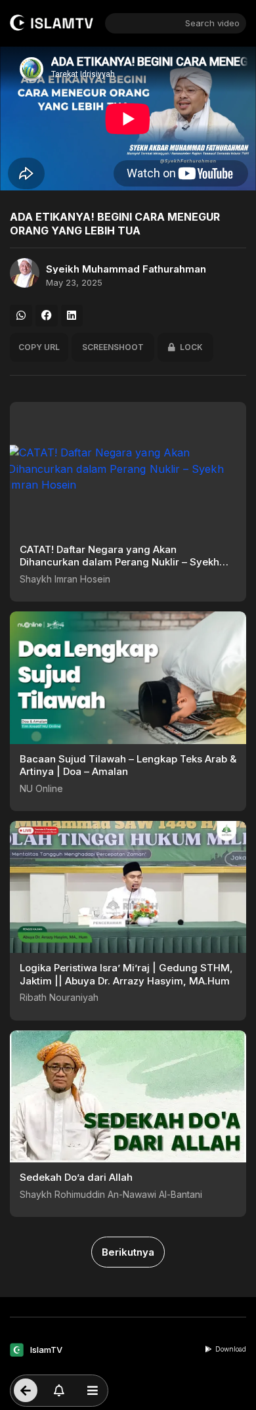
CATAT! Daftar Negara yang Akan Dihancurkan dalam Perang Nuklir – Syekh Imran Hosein (119, 562)
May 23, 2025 (74, 282)
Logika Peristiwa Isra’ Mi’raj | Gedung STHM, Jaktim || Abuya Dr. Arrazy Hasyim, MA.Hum (126, 974)
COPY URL (39, 347)
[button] (21, 316)
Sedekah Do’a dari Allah (76, 1177)
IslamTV (46, 1349)
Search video (212, 23)
